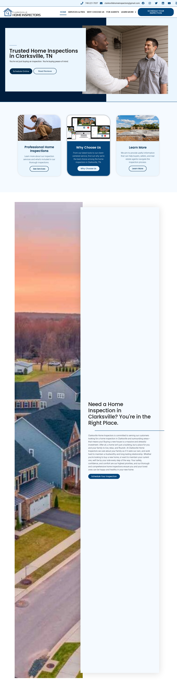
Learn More (127, 11)
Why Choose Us (95, 11)
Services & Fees (76, 11)
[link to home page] (22, 12)
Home (63, 11)
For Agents (112, 11)
